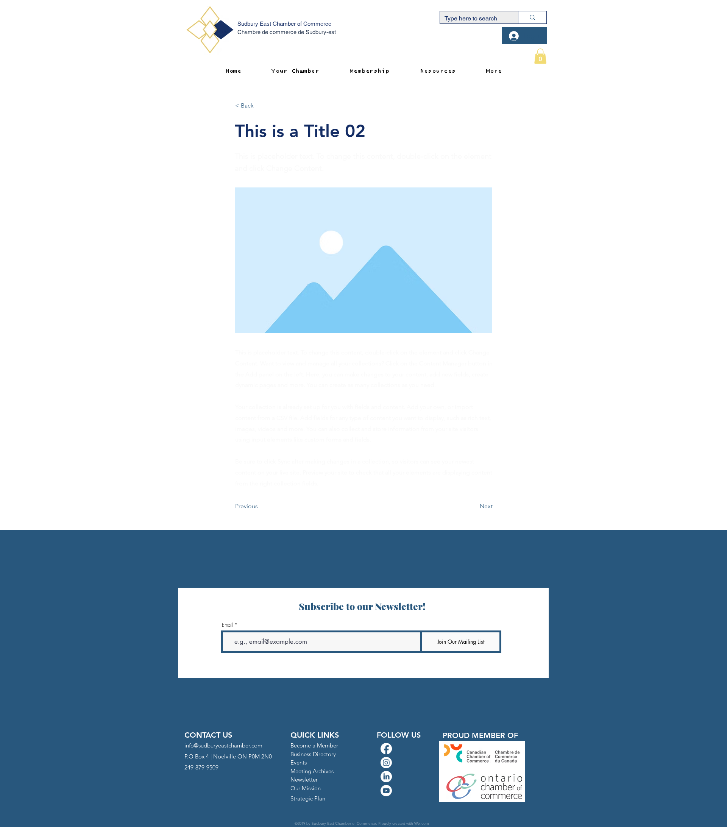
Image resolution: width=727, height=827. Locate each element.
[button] (540, 56)
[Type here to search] (532, 17)
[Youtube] (386, 790)
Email (227, 625)
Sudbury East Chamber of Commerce (284, 23)
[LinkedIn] (386, 776)
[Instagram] (386, 762)
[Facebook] (386, 748)
